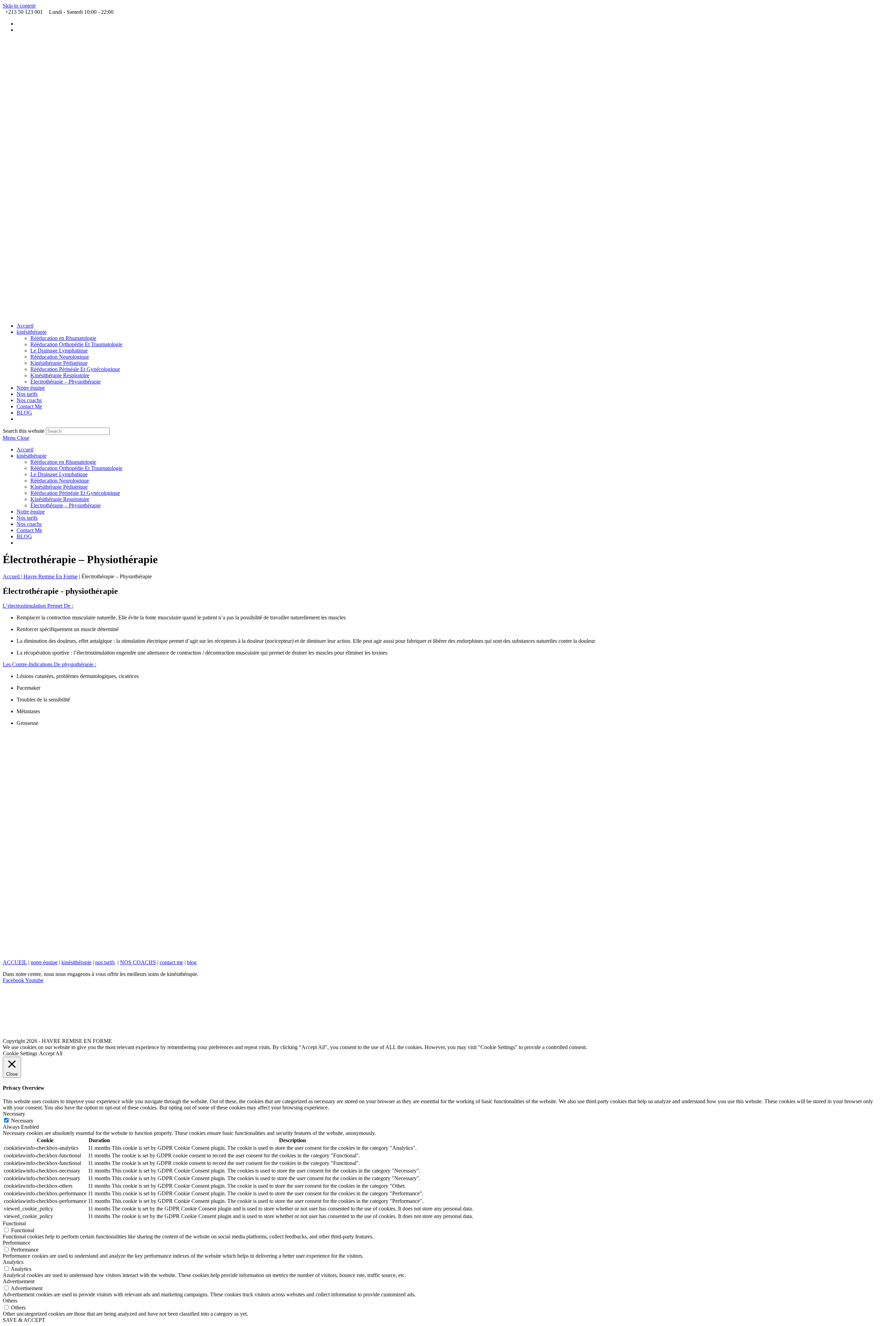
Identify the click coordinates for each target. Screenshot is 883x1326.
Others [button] (10, 1301)
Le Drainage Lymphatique (59, 474)
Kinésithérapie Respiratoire (59, 499)
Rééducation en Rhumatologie (63, 462)
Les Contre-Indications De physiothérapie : (49, 664)
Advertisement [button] (18, 1281)
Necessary (22, 1121)
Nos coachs (29, 524)
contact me (171, 962)
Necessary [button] (14, 1114)
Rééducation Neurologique (59, 480)
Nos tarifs (27, 518)
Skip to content (19, 6)
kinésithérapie (32, 456)
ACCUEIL (15, 962)
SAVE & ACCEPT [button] (24, 1320)
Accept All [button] (50, 1053)
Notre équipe (31, 512)
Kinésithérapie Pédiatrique (59, 487)
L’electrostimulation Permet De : (38, 606)
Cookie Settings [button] (20, 1053)
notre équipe (44, 962)
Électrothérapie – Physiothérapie (65, 505)
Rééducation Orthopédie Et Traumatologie (76, 468)
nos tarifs (105, 962)
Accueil (25, 449)
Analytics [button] (13, 1262)
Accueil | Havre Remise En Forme (40, 576)
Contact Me (29, 530)
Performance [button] (16, 1243)
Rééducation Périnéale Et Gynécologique (75, 493)
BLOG (24, 536)
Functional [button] (14, 1223)
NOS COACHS (138, 962)
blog (192, 962)
